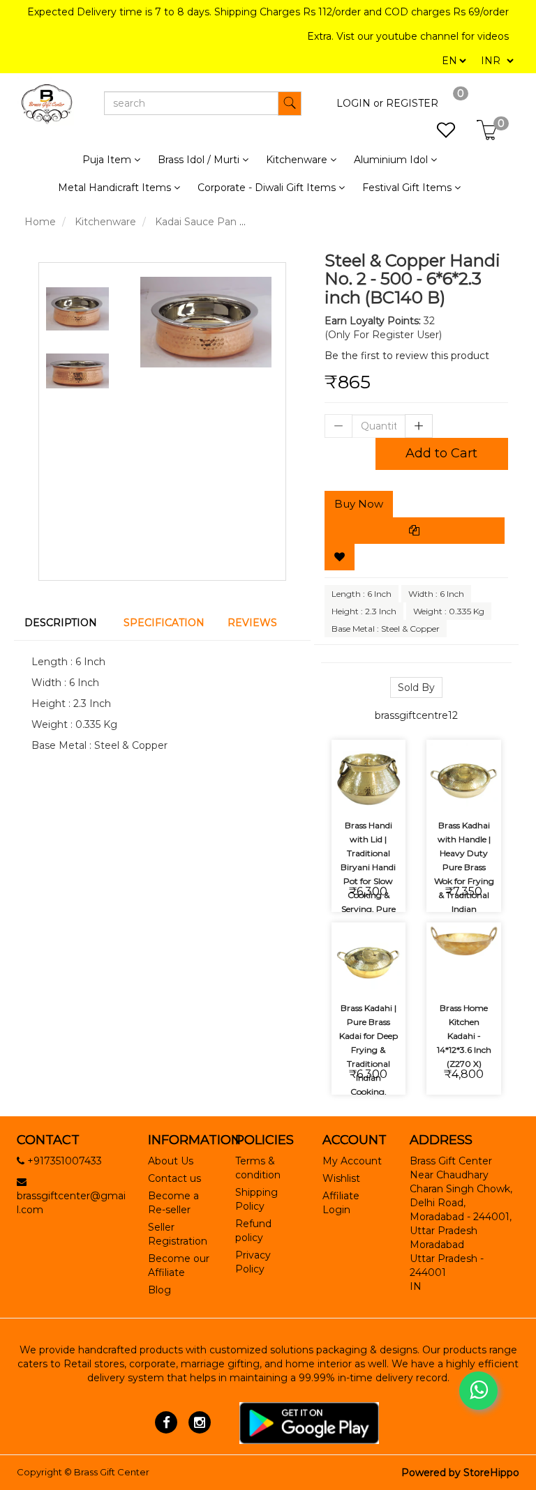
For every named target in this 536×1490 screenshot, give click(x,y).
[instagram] (199, 1422)
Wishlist (341, 1178)
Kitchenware (105, 221)
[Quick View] (385, 791)
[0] (438, 134)
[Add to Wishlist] (340, 557)
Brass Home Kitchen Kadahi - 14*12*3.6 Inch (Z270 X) (464, 1036)
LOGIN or (359, 103)
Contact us (174, 1178)
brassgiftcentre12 (416, 715)
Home (40, 221)
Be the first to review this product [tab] (407, 355)
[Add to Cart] (352, 753)
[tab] (63, 623)
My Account (352, 1161)
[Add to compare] (352, 791)
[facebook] (166, 1422)
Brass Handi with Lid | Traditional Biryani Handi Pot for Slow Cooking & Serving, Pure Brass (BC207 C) (368, 881)
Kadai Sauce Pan (196, 221)
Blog (159, 1290)
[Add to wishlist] (385, 753)
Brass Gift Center (111, 1471)
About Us (170, 1161)
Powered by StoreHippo (460, 1472)
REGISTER (412, 103)
